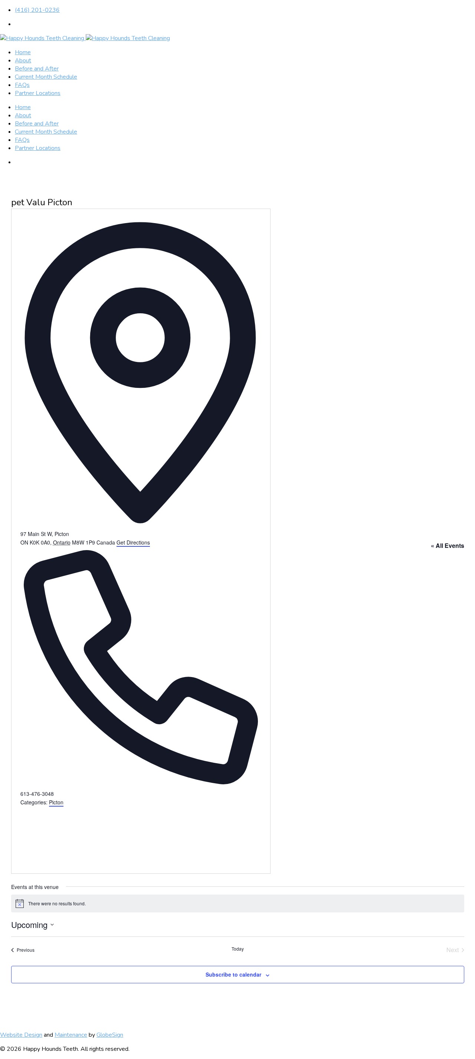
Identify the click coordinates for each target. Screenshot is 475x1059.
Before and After (37, 69)
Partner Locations (37, 93)
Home (23, 52)
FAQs (22, 85)
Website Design (21, 1035)
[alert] (237, 903)
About (23, 60)
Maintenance (71, 1035)
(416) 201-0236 (37, 10)
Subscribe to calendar (233, 974)
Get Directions (133, 542)
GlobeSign (109, 1035)
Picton (56, 802)
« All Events (447, 545)
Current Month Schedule (46, 77)
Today (238, 949)
